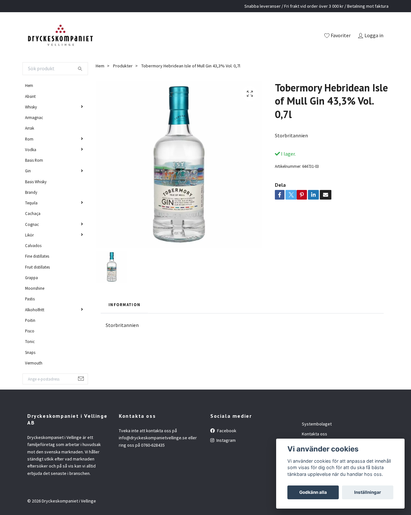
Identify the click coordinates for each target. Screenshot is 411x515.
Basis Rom (34, 160)
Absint (30, 96)
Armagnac (34, 117)
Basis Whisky (36, 181)
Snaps (30, 352)
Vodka (30, 149)
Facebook (226, 430)
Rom (29, 139)
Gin (28, 170)
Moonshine (34, 288)
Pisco (29, 330)
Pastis (30, 298)
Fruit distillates (37, 267)
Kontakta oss (314, 434)
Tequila (31, 202)
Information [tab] (124, 304)
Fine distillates (37, 256)
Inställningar (367, 492)
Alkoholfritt (34, 309)
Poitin (30, 320)
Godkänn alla (313, 492)
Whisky (31, 106)
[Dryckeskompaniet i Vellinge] (60, 36)
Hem (29, 85)
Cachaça (32, 213)
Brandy (31, 192)
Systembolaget (317, 424)
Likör (29, 234)
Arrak (29, 128)
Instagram (225, 440)
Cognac (32, 224)
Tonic (30, 341)
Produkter (123, 66)
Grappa (31, 277)
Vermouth (33, 362)
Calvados (33, 245)
